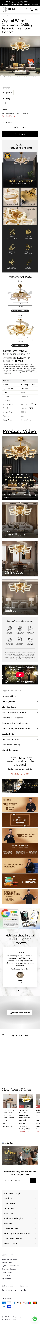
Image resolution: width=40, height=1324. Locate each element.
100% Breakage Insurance (14, 712)
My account (6, 1278)
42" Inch (25, 1089)
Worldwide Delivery (11, 744)
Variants (6, 87)
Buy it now (20, 134)
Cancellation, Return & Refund (16, 728)
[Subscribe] (33, 1180)
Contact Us (6, 1275)
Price (4, 109)
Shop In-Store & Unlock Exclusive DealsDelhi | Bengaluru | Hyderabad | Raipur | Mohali (20, 3)
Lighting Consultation (19, 1012)
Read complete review (20, 969)
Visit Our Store (9, 707)
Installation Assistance (12, 717)
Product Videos (9, 696)
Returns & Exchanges (10, 1259)
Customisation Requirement (15, 723)
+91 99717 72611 (20, 773)
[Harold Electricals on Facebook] (25, 1290)
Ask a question (9, 701)
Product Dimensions (11, 690)
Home (4, 16)
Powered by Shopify (9, 1319)
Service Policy (8, 734)
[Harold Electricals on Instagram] (21, 1290)
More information (10, 750)
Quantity (6, 98)
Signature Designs (9, 1269)
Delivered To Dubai (10, 739)
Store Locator (7, 1272)
